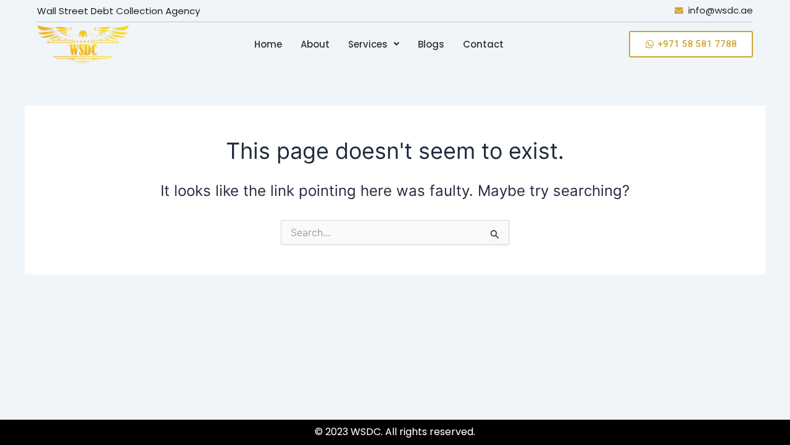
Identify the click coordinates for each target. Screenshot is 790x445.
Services (368, 44)
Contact (483, 44)
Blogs (431, 44)
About (315, 44)
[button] (374, 44)
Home (268, 44)
